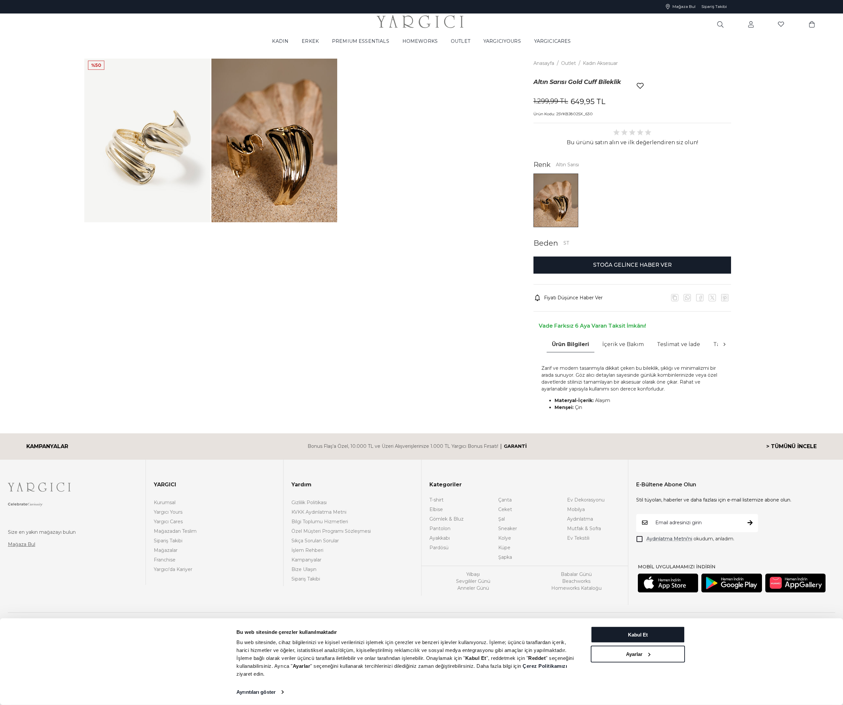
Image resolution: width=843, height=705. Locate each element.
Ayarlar (634, 654)
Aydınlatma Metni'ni (669, 539)
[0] (812, 24)
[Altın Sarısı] (556, 200)
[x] (725, 297)
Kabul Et (638, 634)
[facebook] (699, 297)
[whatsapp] (687, 297)
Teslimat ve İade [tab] (678, 344)
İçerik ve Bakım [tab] (623, 344)
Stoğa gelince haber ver (632, 265)
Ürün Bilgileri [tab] (570, 344)
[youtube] (712, 297)
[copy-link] (674, 297)
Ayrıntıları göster (256, 692)
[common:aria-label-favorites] (751, 24)
